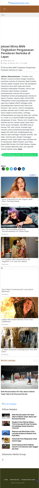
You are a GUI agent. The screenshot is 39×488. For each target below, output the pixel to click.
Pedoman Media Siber (28, 480)
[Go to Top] (37, 481)
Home (6, 480)
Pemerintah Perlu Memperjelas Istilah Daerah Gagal (24, 440)
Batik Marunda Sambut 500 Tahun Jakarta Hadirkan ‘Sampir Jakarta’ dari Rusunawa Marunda (24, 417)
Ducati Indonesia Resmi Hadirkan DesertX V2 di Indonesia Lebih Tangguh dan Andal (25, 447)
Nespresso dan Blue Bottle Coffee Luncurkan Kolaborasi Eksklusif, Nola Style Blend (24, 433)
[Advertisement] (19, 29)
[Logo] (18, 3)
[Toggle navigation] (4, 9)
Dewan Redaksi (14, 480)
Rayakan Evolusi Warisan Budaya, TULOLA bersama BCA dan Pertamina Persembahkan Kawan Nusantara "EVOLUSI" (18, 394)
